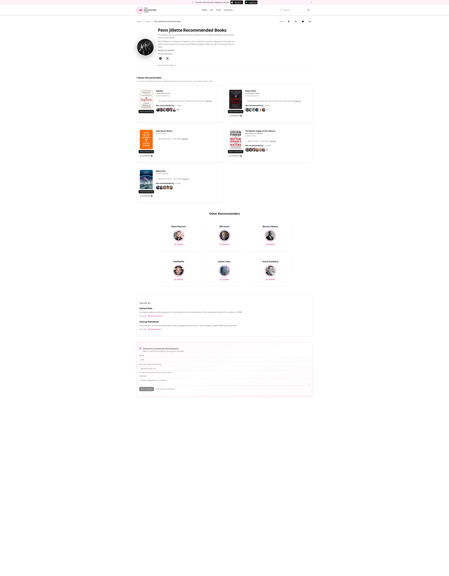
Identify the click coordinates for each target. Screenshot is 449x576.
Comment (143, 376)
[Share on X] (295, 21)
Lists (211, 10)
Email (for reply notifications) (150, 364)
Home (139, 21)
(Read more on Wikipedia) (166, 50)
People (204, 10)
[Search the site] (281, 10)
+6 (267, 150)
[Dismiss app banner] (311, 2)
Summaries (228, 10)
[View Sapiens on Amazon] (146, 99)
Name (141, 355)
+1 (267, 110)
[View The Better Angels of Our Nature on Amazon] (235, 139)
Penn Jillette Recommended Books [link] (167, 21)
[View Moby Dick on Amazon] (146, 179)
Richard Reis (145, 308)
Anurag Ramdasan (149, 321)
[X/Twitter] (167, 58)
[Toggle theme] (308, 10)
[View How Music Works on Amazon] (146, 139)
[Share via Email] (302, 21)
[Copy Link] (309, 21)
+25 (178, 110)
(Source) (208, 101)
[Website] (160, 58)
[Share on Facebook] (288, 21)
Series (218, 10)
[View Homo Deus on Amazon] (235, 99)
